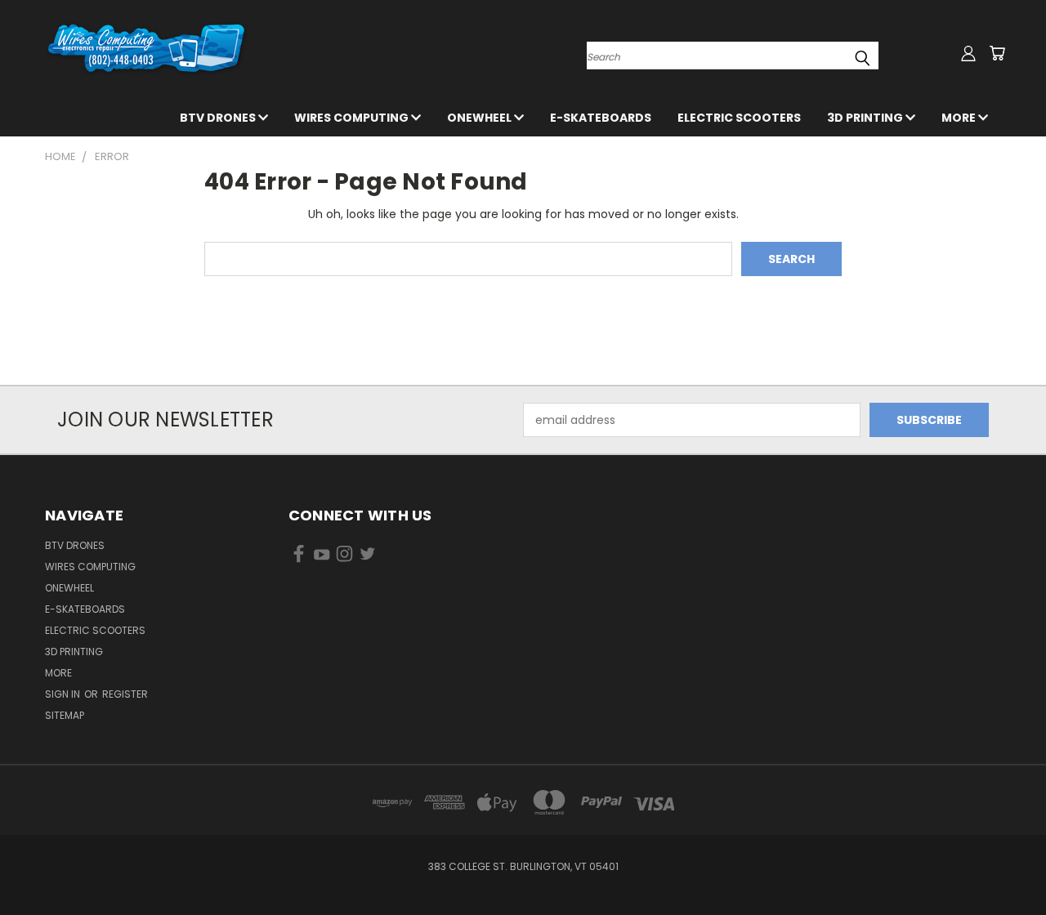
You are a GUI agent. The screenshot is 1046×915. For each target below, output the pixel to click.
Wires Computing (352, 117)
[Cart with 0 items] (997, 53)
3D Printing (866, 117)
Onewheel (480, 117)
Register (125, 694)
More (959, 117)
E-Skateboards (600, 117)
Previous (1003, 864)
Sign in (64, 694)
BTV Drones (219, 117)
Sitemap (64, 715)
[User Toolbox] (968, 53)
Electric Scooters (739, 117)
